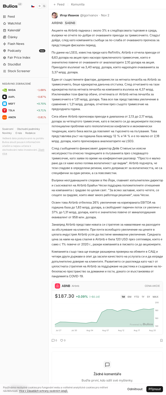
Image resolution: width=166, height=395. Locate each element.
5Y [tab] (148, 296)
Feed (60, 4)
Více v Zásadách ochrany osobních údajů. (43, 390)
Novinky (7, 132)
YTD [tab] (136, 296)
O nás (18, 132)
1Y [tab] (143, 296)
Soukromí (7, 128)
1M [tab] (123, 296)
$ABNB (70, 23)
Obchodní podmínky (28, 128)
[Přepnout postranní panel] (48, 197)
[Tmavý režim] (42, 6)
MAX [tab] (156, 296)
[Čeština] (32, 6)
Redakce (30, 132)
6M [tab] (129, 296)
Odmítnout (135, 389)
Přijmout (155, 389)
